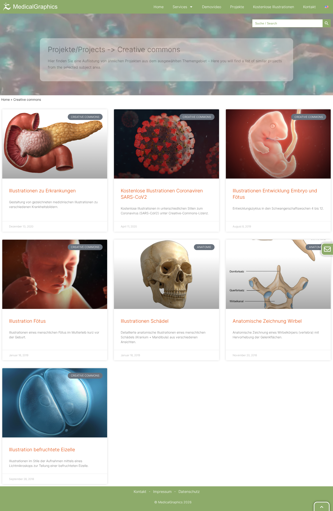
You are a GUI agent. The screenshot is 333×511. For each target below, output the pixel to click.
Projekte (237, 7)
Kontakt (309, 7)
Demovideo (211, 7)
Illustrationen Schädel (145, 321)
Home (159, 7)
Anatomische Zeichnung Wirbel (267, 321)
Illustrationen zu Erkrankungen (42, 190)
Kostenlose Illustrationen (273, 7)
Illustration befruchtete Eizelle (42, 449)
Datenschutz (189, 491)
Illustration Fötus (27, 321)
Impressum (162, 491)
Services (180, 7)
